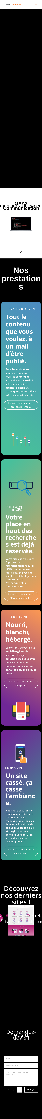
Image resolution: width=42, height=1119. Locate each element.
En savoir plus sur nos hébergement (21, 683)
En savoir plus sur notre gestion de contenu (21, 404)
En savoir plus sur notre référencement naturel (21, 596)
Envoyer (31, 1089)
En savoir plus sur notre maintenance (21, 851)
